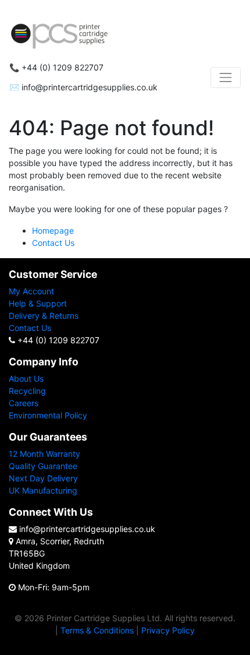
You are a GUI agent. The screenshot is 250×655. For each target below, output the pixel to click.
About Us (26, 378)
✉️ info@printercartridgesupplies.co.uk (83, 87)
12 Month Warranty (44, 454)
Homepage (53, 230)
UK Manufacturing (43, 490)
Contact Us (53, 243)
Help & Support (38, 303)
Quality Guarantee (43, 466)
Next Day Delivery (43, 478)
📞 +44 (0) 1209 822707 (56, 67)
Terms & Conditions (97, 630)
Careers (23, 403)
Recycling (27, 391)
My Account (31, 291)
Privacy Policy (168, 630)
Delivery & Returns (43, 316)
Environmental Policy (48, 415)
